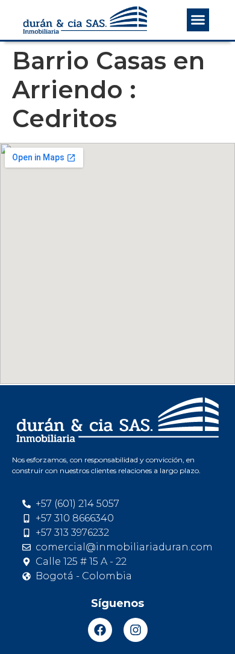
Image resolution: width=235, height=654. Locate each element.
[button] (198, 19)
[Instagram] (136, 630)
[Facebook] (100, 630)
